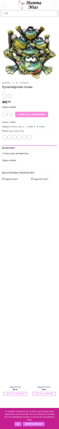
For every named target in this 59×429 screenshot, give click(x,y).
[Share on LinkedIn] (29, 137)
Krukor (24, 83)
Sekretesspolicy (33, 424)
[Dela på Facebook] (9, 137)
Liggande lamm (44, 387)
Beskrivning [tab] (8, 148)
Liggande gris (15, 387)
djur (11, 131)
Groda (16, 131)
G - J (24, 127)
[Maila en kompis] (19, 137)
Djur (19, 127)
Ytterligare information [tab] (15, 154)
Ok (18, 424)
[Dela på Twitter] (14, 137)
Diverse (6, 83)
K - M (15, 83)
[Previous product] (10, 96)
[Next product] (4, 96)
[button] (4, 5)
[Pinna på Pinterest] (24, 137)
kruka (22, 131)
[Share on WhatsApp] (4, 137)
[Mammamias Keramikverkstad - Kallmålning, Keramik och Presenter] (30, 5)
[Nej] (55, 419)
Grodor (30, 127)
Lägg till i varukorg (31, 114)
